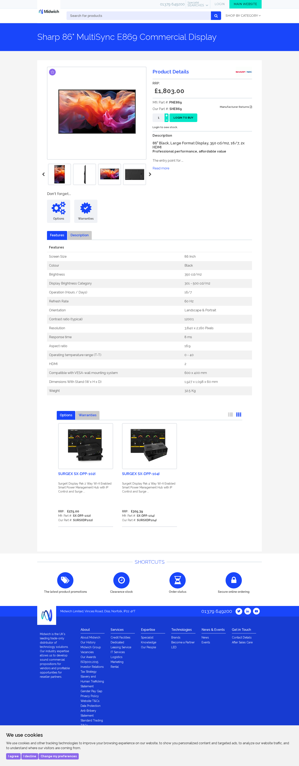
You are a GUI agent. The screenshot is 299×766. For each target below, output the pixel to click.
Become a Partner (183, 642)
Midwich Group (91, 647)
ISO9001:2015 (89, 662)
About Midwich (90, 637)
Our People (148, 647)
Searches (196, 4)
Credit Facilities (120, 637)
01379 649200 (172, 4)
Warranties (87, 415)
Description (80, 235)
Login (220, 4)
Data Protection (90, 705)
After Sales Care (242, 642)
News (205, 637)
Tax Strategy (89, 671)
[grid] (238, 415)
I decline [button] (29, 756)
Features (57, 235)
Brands (175, 637)
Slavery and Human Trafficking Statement (92, 681)
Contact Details (242, 637)
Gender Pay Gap (91, 691)
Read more (161, 168)
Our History (88, 642)
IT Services (118, 652)
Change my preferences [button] (59, 756)
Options (66, 415)
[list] (230, 415)
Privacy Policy (90, 696)
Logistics (116, 657)
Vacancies (87, 652)
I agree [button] (13, 756)
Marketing (117, 662)
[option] (109, 174)
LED (174, 647)
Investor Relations (92, 666)
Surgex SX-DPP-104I (140, 474)
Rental (115, 666)
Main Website (245, 4)
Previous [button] (44, 174)
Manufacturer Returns (235, 106)
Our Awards (88, 657)
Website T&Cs (90, 701)
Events (206, 642)
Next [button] (149, 174)
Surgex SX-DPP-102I (76, 474)
